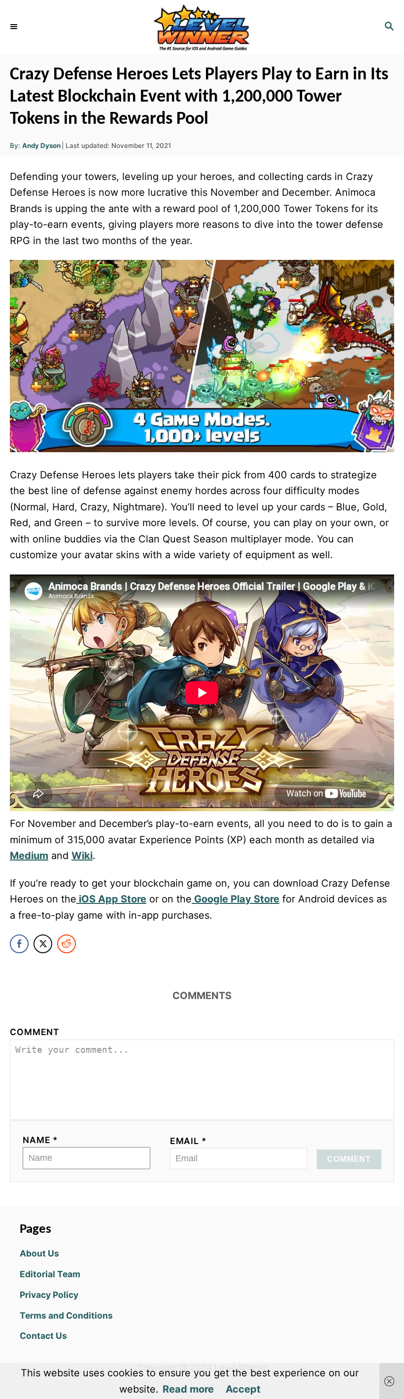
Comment (35, 1032)
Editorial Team (50, 1274)
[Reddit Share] (66, 943)
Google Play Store (235, 899)
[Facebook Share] (19, 943)
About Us (39, 1253)
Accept (243, 1389)
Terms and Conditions (66, 1315)
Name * (40, 1140)
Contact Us (43, 1335)
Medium (29, 855)
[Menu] (15, 27)
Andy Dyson (41, 145)
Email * (188, 1141)
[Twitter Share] (43, 943)
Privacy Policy (49, 1295)
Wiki (82, 855)
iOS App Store (111, 899)
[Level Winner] (202, 27)
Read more (188, 1389)
